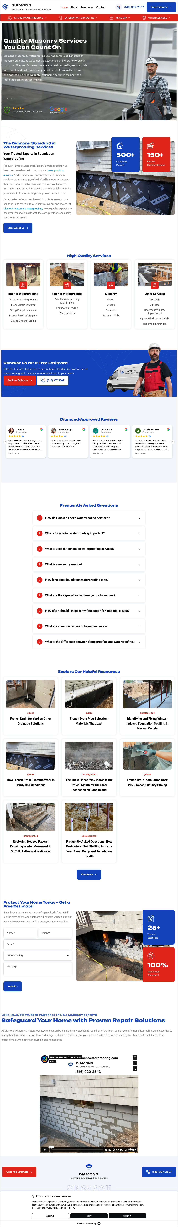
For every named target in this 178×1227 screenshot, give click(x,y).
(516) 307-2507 (134, 7)
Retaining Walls (110, 315)
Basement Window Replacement (154, 311)
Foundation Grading (67, 307)
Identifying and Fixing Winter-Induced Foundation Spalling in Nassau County (147, 723)
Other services (157, 17)
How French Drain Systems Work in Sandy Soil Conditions (31, 782)
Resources (87, 7)
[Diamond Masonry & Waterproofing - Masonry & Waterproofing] (26, 7)
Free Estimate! (14, 1047)
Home (64, 7)
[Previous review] (139, 642)
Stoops (111, 304)
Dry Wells (155, 299)
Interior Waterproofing (28, 17)
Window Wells (67, 313)
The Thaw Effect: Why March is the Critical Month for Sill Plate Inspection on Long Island (89, 784)
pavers (33, 65)
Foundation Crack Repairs (23, 315)
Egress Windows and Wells (155, 318)
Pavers (111, 299)
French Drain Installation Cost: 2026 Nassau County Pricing (147, 782)
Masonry (121, 17)
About (74, 7)
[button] (172, 442)
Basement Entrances (154, 323)
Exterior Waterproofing (80, 17)
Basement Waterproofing (23, 299)
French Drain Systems (23, 304)
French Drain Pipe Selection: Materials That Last (89, 721)
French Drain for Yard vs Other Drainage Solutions (30, 721)
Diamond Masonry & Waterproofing (22, 208)
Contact (101, 7)
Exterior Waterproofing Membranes (67, 301)
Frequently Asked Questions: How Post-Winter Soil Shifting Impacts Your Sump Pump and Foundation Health (89, 849)
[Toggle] (139, 518)
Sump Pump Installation (23, 310)
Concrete (111, 310)
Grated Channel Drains (23, 320)
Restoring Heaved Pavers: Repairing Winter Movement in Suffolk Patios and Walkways (30, 846)
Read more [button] (82, 453)
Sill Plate (155, 304)
